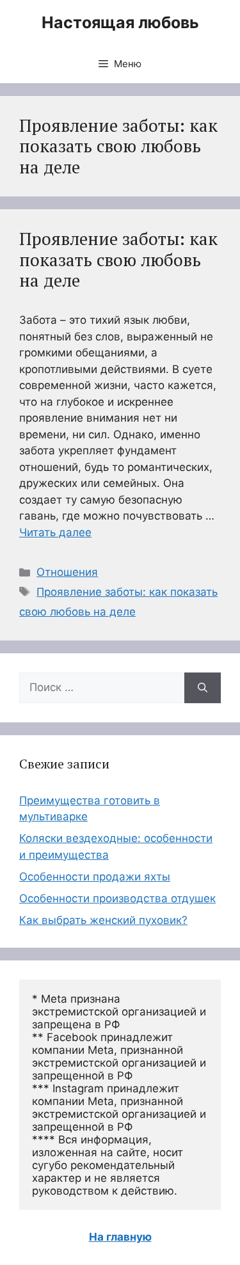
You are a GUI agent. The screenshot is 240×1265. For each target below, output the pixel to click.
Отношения (67, 572)
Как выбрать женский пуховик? (103, 920)
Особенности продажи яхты (94, 876)
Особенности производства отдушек (117, 898)
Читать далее (55, 532)
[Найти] (202, 687)
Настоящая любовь (120, 22)
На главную (120, 1236)
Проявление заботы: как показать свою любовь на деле (118, 259)
